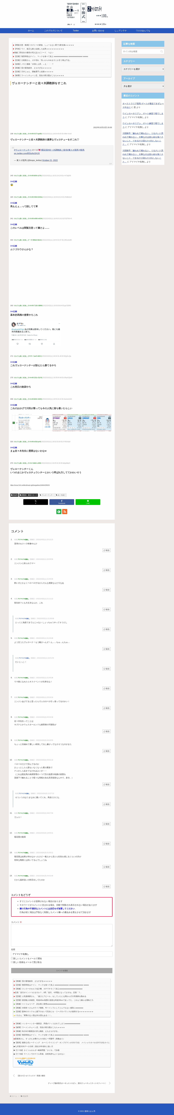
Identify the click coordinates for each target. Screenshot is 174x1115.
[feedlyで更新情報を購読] (58, 511)
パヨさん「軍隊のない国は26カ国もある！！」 (34, 1015)
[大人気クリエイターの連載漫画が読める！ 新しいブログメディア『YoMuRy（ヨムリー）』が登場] (25, 1061)
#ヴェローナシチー (22, 150)
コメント (16, 922)
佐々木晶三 (62, 495)
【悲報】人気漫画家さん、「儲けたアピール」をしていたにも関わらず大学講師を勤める (50, 996)
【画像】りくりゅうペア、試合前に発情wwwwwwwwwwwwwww (40, 1004)
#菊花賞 (44, 150)
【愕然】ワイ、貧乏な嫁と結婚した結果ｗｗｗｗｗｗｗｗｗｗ (39, 49)
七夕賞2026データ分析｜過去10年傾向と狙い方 (34, 1046)
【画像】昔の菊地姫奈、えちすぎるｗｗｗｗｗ (33, 68)
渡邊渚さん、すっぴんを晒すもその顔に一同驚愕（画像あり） (40, 1039)
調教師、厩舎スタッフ (29, 495)
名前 (13, 949)
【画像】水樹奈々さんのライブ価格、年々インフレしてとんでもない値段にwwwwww (49, 1008)
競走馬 (15, 495)
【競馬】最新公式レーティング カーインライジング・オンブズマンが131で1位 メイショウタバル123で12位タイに (62, 1043)
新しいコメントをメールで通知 (27, 958)
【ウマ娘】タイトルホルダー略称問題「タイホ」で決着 (37, 1050)
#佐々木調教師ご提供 (57, 150)
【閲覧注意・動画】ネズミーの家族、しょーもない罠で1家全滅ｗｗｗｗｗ (44, 45)
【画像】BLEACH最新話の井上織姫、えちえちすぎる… (37, 1031)
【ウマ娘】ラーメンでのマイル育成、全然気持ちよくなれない (40, 1054)
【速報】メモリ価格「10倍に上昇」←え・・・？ (34, 64)
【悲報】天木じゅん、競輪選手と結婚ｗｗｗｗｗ (33, 72)
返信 (107, 550)
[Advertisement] (61, 105)
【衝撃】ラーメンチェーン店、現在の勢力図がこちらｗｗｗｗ (39, 75)
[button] (161, 51)
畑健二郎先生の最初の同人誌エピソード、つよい (33, 53)
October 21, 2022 (50, 160)
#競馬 (81, 150)
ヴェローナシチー (48, 495)
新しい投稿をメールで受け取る (27, 962)
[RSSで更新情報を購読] (64, 511)
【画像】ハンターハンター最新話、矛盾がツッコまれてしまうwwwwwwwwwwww (47, 1023)
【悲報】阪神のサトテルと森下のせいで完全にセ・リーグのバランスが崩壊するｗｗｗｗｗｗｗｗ (54, 1011)
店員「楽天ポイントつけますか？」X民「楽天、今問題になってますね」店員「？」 (48, 992)
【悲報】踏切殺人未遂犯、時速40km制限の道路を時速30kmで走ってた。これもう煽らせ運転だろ (54, 1000)
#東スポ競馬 (73, 150)
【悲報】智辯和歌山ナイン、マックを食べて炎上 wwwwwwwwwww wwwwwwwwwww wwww (51, 56)
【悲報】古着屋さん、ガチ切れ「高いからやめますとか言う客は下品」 (42, 60)
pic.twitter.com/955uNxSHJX (27, 153)
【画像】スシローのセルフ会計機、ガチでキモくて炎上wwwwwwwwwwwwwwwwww (48, 989)
